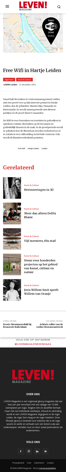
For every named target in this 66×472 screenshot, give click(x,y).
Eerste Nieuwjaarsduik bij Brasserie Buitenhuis (17, 325)
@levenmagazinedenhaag (33, 343)
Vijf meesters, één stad (40, 241)
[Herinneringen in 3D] (12, 188)
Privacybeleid (18, 463)
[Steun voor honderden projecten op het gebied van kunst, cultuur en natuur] (12, 264)
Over (29, 463)
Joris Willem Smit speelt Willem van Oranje (41, 291)
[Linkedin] (37, 451)
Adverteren (39, 463)
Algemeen (9, 79)
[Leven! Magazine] (33, 6)
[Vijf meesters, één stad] (12, 239)
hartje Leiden (33, 148)
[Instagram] (29, 451)
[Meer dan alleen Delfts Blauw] (12, 213)
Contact (50, 463)
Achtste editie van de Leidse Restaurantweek (49, 325)
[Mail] (45, 451)
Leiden (44, 148)
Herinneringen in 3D (39, 189)
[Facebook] (20, 451)
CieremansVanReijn (47, 468)
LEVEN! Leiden (10, 85)
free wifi (21, 148)
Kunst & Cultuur (24, 79)
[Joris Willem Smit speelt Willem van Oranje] (12, 290)
